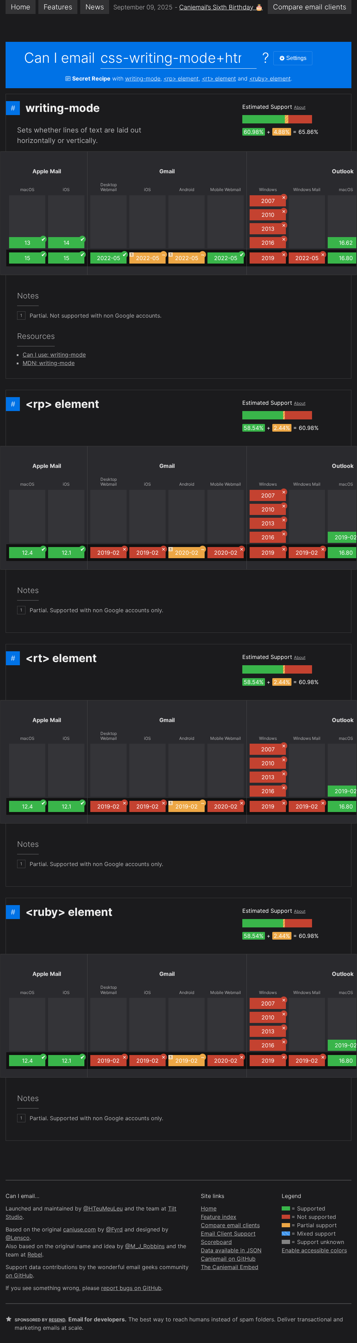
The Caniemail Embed (229, 1267)
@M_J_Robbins (145, 1246)
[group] (263, 119)
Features (58, 7)
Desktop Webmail (108, 187)
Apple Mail (46, 171)
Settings (296, 58)
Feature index (218, 1216)
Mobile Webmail (225, 189)
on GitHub (19, 1275)
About (299, 107)
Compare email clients (230, 1225)
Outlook (343, 171)
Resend (57, 1319)
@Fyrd (114, 1229)
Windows (268, 189)
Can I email (59, 57)
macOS (27, 189)
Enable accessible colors (314, 1250)
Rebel (35, 1254)
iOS (66, 189)
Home (20, 7)
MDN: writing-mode (49, 362)
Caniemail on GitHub (228, 1258)
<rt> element (219, 78)
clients (309, 7)
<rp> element (181, 78)
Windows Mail (306, 189)
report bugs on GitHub (131, 1287)
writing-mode (142, 78)
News (94, 7)
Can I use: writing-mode (54, 354)
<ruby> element (270, 78)
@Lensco (18, 1237)
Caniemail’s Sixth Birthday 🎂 (221, 7)
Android (186, 189)
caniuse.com (79, 1229)
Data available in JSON (231, 1250)
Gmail (167, 171)
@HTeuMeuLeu (103, 1208)
